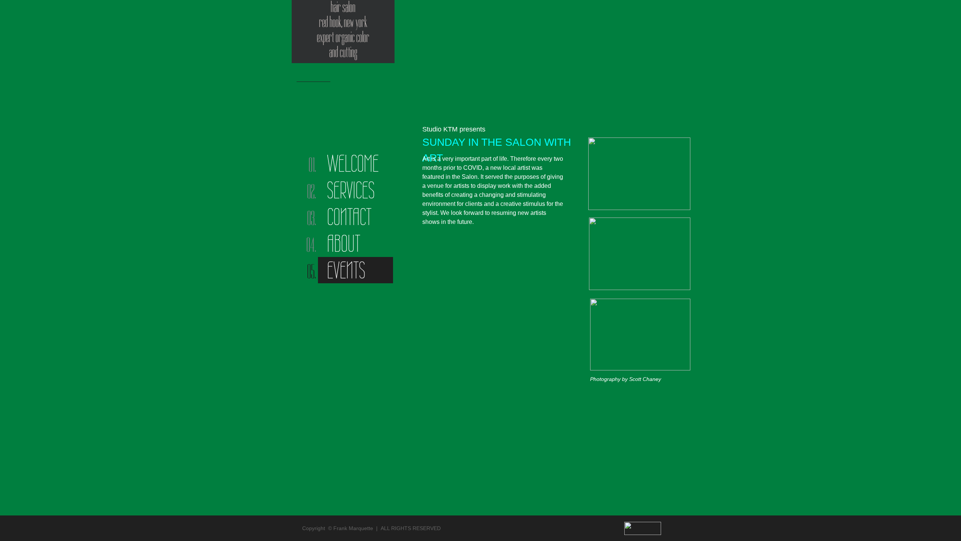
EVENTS (346, 270)
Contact (349, 217)
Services (351, 190)
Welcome (353, 163)
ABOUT (343, 243)
